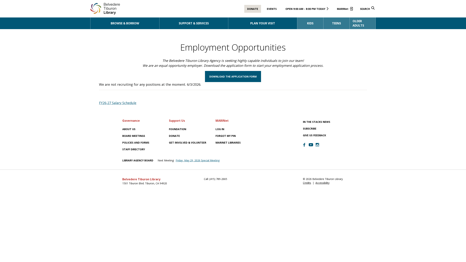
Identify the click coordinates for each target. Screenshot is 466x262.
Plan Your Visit (262, 23)
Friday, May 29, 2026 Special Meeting (198, 160)
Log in (220, 129)
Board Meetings (133, 136)
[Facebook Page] (304, 145)
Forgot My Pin (226, 136)
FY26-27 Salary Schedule (117, 103)
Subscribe (309, 128)
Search (365, 9)
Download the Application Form (233, 76)
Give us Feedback (314, 135)
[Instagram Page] (317, 145)
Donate (252, 9)
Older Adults (358, 23)
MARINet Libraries (228, 142)
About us (128, 129)
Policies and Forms (135, 142)
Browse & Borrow (125, 23)
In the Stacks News (316, 122)
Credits (307, 182)
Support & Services (194, 23)
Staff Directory (133, 149)
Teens (336, 23)
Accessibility (322, 182)
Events (272, 9)
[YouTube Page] (311, 144)
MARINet (344, 10)
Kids (310, 23)
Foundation (177, 129)
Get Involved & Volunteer (187, 142)
